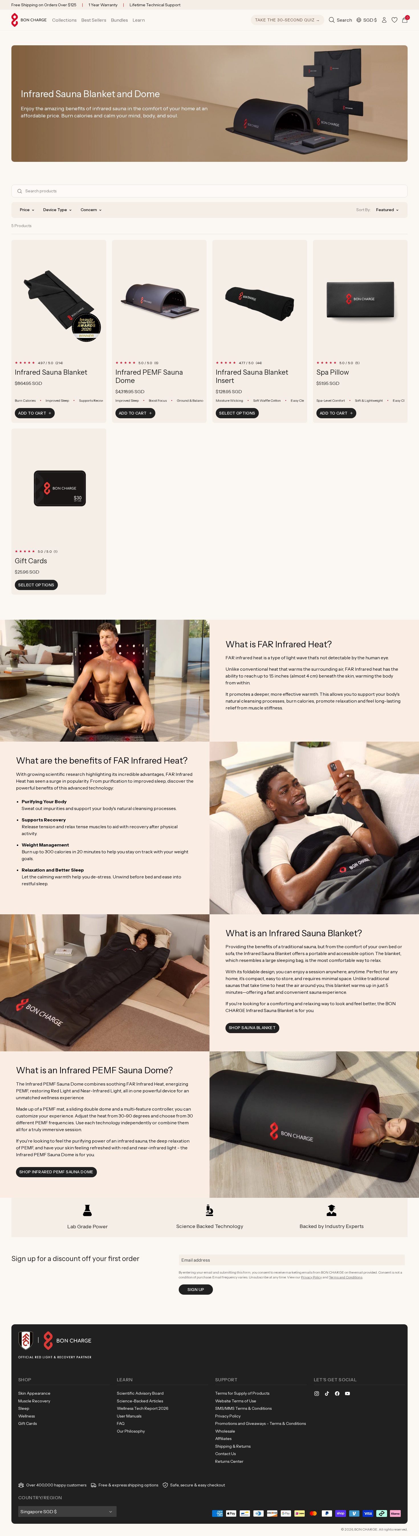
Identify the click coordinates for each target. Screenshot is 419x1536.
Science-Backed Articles (140, 1401)
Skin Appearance (34, 1393)
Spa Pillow (332, 372)
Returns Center (229, 1461)
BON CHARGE (365, 1529)
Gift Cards (31, 561)
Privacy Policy (311, 1277)
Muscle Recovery (34, 1401)
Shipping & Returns (233, 1446)
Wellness (26, 1416)
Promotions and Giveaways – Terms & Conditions (260, 1423)
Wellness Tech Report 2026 (142, 1408)
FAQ (121, 1423)
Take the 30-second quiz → (287, 20)
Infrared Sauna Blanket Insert (252, 376)
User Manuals (129, 1416)
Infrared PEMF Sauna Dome (149, 376)
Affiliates (223, 1438)
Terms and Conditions (345, 1277)
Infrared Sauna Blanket (51, 372)
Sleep (23, 1408)
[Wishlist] (394, 20)
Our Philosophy (131, 1431)
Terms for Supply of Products (242, 1393)
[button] (64, 20)
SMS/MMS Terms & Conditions (243, 1408)
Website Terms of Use (235, 1401)
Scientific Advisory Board (140, 1393)
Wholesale (225, 1431)
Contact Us (225, 1453)
